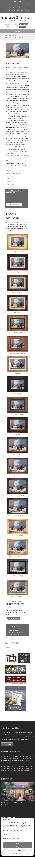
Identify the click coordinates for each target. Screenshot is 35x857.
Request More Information (15, 632)
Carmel (23, 27)
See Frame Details (14, 618)
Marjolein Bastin (6, 760)
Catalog (21, 8)
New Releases (14, 8)
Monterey (24, 24)
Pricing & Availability (14, 204)
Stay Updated (7, 744)
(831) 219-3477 (12, 24)
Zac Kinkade (11, 184)
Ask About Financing (13, 634)
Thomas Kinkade (26, 758)
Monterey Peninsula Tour (13, 802)
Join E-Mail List (25, 10)
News (9, 805)
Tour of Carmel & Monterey (13, 10)
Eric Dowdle (26, 760)
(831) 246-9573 (12, 27)
